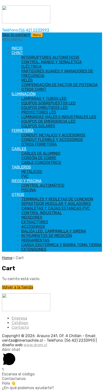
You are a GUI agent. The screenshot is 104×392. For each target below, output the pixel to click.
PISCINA (28, 190)
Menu (37, 35)
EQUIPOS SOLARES (38, 126)
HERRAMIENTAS (35, 240)
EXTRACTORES (34, 222)
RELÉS (27, 80)
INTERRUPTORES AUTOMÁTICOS (50, 57)
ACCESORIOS (33, 226)
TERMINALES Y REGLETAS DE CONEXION (57, 199)
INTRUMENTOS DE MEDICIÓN (46, 235)
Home (7, 258)
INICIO (17, 48)
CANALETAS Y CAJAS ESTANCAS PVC (55, 208)
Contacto (20, 327)
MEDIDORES (31, 217)
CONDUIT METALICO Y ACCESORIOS (53, 135)
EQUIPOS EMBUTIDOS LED (44, 107)
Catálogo (20, 323)
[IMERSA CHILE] (26, 22)
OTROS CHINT (33, 89)
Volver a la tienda (17, 287)
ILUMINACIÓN (24, 94)
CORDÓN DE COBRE (38, 158)
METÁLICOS (31, 171)
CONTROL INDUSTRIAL (41, 213)
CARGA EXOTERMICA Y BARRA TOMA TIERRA (61, 245)
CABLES (19, 149)
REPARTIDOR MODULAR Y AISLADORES (56, 203)
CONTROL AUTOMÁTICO (42, 185)
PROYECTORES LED (38, 112)
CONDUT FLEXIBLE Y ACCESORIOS (52, 139)
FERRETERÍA (23, 130)
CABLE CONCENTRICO (41, 162)
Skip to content (16, 34)
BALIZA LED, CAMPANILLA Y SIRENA (53, 231)
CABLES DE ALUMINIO (40, 153)
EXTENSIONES (33, 249)
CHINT (17, 53)
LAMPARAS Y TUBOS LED (44, 98)
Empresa (19, 318)
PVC (25, 176)
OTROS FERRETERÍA (39, 144)
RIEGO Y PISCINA (27, 181)
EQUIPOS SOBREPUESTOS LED (48, 103)
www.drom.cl (35, 345)
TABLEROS (21, 167)
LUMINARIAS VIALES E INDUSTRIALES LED (58, 117)
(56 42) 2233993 (34, 30)
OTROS (18, 194)
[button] (12, 40)
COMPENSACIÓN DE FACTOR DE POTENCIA (59, 85)
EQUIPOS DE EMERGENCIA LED (48, 121)
